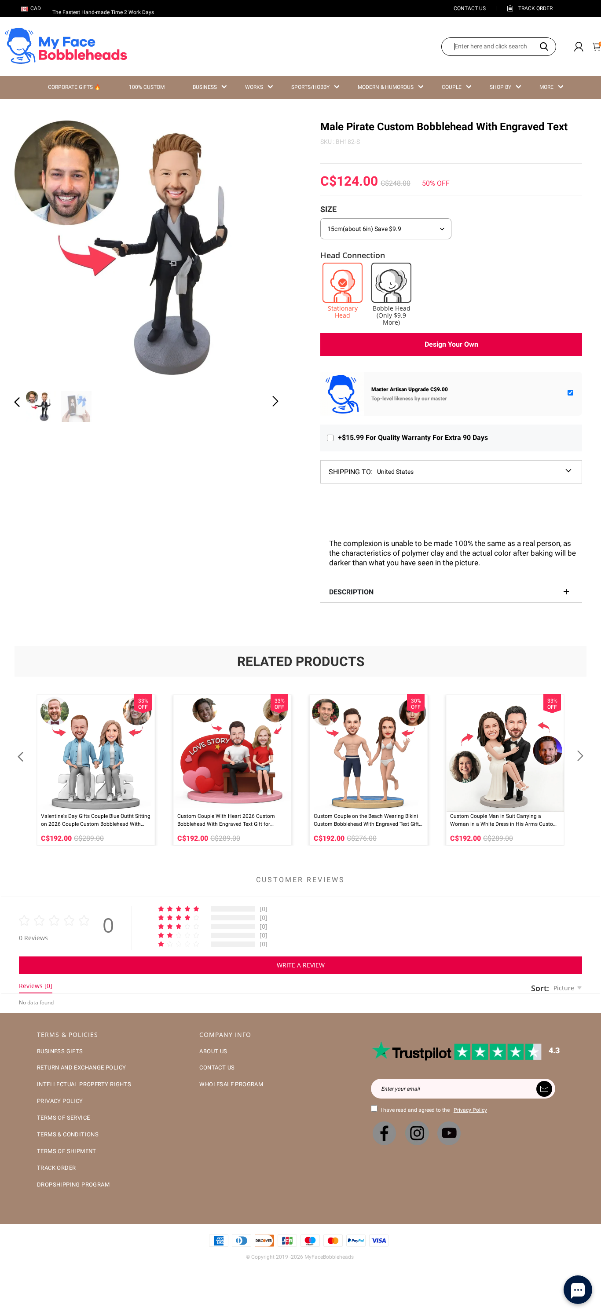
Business (205, 87)
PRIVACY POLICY (60, 1101)
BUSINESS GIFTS (60, 1051)
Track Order (535, 8)
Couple (452, 87)
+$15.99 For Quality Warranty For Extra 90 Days (413, 437)
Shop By (500, 87)
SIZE (328, 209)
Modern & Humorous (386, 87)
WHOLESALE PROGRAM (231, 1084)
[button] (34, 250)
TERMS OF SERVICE (63, 1117)
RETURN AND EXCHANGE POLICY (81, 1067)
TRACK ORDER (56, 1168)
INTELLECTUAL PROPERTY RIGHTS (84, 1084)
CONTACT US (470, 8)
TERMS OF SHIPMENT (66, 1151)
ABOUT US (213, 1051)
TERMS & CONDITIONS (68, 1134)
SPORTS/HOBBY (310, 87)
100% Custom (147, 87)
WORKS (254, 87)
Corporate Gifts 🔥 (74, 87)
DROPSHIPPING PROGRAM (73, 1184)
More (546, 87)
